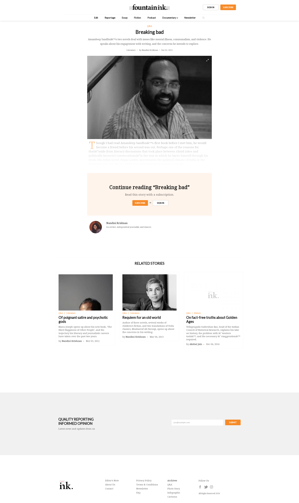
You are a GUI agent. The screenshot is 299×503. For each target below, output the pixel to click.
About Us (110, 484)
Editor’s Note (112, 480)
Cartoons (172, 497)
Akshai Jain (196, 344)
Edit (96, 17)
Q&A (61, 313)
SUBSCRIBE (228, 7)
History (197, 313)
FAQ (138, 492)
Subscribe (140, 203)
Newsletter (190, 17)
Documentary (169, 17)
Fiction (137, 17)
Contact (109, 488)
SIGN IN (210, 7)
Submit (233, 422)
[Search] (203, 18)
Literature (70, 313)
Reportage (110, 17)
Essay (125, 17)
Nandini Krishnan (117, 223)
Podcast (151, 17)
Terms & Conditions (147, 484)
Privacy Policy (144, 480)
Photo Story (173, 488)
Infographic (173, 492)
